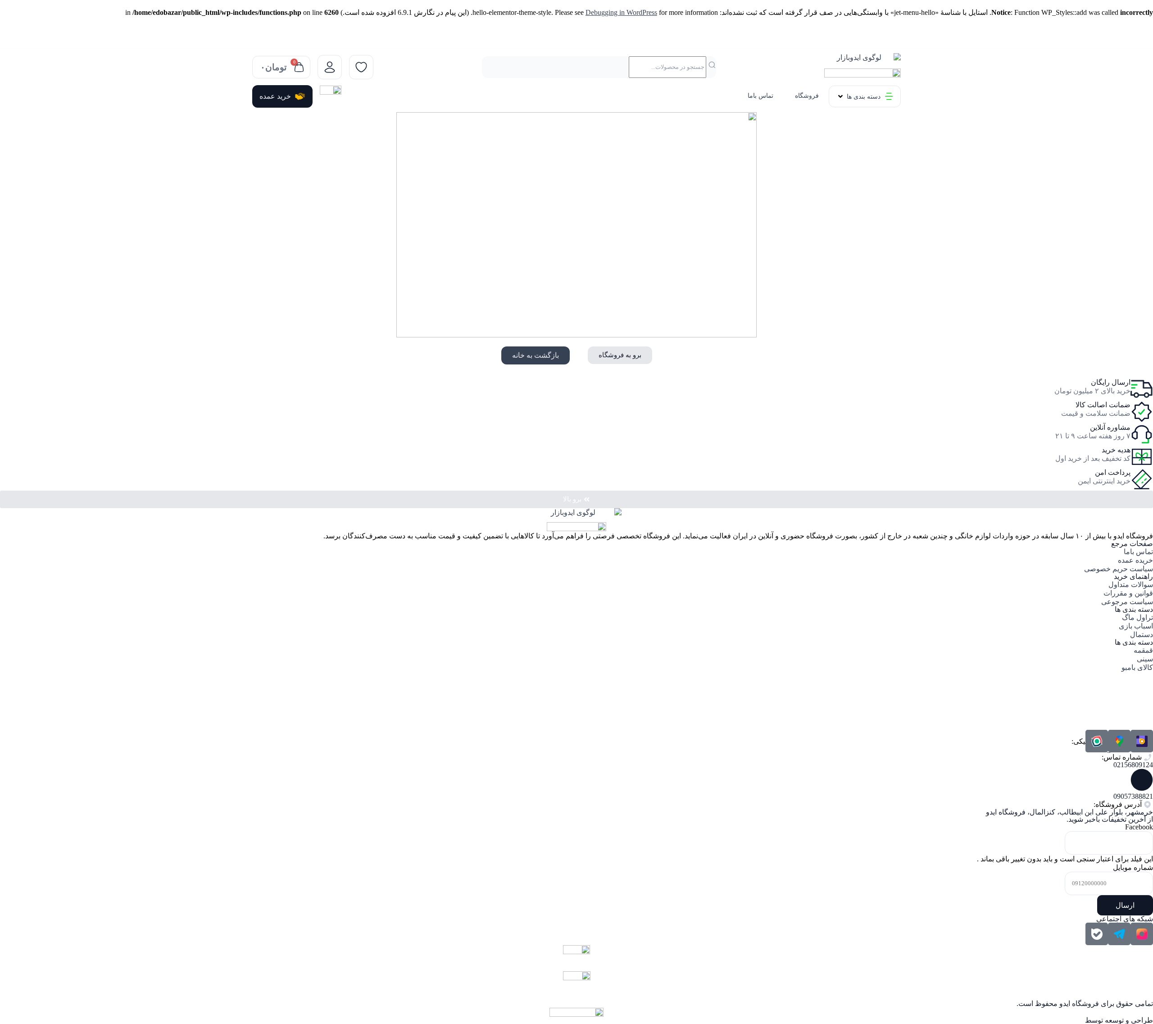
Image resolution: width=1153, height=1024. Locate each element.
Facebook (1139, 827)
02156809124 (1133, 765)
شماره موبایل (1133, 867)
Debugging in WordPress (621, 12)
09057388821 (1133, 796)
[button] (864, 96)
